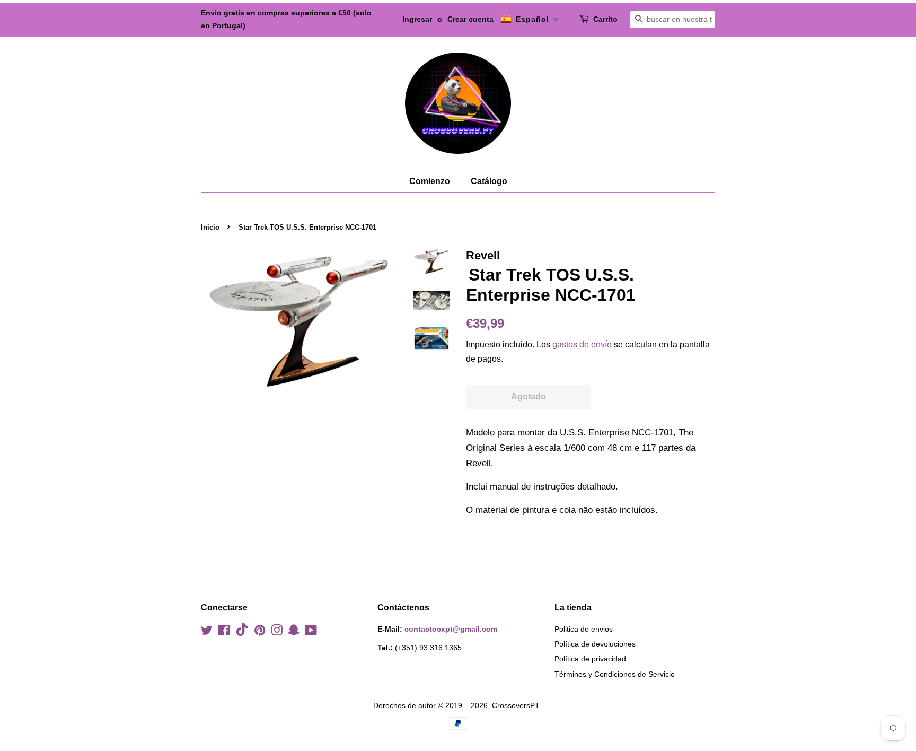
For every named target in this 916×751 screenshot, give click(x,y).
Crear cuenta (470, 19)
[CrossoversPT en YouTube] (311, 632)
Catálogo (489, 181)
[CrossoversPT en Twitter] (207, 632)
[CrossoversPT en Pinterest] (260, 632)
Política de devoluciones (595, 644)
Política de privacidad (590, 658)
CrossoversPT (515, 705)
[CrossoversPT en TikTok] (242, 633)
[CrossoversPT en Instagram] (277, 632)
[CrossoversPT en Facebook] (224, 632)
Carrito (605, 19)
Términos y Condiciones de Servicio (614, 674)
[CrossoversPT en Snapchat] (294, 632)
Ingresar (417, 19)
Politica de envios (583, 629)
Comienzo (429, 181)
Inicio (210, 227)
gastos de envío (582, 344)
